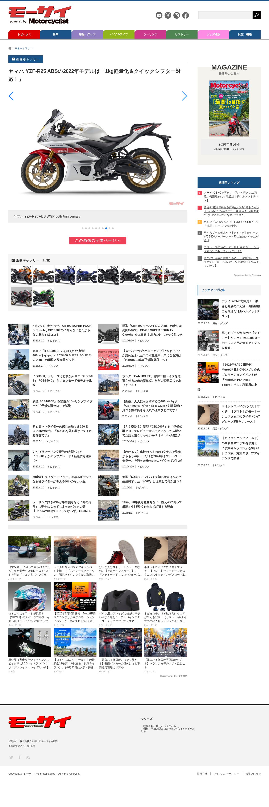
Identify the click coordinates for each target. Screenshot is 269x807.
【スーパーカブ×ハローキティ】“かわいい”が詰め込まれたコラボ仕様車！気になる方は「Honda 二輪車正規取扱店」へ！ (151, 355)
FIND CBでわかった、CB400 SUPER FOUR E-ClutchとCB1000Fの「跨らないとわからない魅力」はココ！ (62, 330)
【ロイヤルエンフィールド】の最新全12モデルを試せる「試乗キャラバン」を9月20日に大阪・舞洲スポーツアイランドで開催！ (241, 448)
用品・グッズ (87, 34)
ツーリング (150, 34)
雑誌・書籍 (245, 34)
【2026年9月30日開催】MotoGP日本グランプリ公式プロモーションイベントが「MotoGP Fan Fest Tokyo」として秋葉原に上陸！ (229, 377)
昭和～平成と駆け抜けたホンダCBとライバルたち (168, 730)
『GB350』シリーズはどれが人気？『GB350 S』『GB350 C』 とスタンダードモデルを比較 (63, 380)
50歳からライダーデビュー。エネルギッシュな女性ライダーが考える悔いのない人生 (62, 479)
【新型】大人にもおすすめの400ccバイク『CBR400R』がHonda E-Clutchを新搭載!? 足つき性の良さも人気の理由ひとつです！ (152, 406)
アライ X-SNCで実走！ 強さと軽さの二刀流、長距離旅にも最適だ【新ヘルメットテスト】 (241, 308)
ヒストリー (182, 34)
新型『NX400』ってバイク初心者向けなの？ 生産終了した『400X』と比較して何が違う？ (152, 479)
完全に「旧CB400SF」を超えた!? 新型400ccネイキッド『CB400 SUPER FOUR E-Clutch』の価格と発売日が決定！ (62, 355)
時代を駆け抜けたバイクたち (159, 726)
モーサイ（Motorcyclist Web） (40, 773)
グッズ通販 (213, 34)
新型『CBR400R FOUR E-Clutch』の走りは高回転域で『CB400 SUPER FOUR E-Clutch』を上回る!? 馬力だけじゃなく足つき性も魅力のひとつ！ (152, 330)
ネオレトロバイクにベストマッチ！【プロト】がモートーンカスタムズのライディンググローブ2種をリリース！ (241, 414)
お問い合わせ (253, 773)
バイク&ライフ (119, 34)
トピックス (24, 34)
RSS (27, 757)
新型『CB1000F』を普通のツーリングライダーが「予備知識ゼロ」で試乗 (62, 403)
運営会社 (202, 773)
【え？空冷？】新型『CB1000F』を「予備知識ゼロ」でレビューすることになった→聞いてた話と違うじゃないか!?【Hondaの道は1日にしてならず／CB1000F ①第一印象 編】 (152, 431)
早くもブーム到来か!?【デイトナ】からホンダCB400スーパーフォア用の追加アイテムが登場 (241, 340)
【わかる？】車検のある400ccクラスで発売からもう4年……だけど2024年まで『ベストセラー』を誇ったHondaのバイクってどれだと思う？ (152, 456)
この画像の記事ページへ (98, 240)
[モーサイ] (39, 23)
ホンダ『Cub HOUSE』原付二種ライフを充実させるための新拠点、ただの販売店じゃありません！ (151, 380)
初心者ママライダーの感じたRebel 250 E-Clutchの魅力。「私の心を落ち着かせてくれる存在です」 (62, 431)
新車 (55, 34)
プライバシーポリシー (226, 773)
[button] (82, 228)
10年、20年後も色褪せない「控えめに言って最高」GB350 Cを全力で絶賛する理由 (152, 504)
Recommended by (169, 676)
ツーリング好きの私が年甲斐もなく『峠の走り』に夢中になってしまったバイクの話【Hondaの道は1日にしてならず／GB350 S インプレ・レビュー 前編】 (62, 506)
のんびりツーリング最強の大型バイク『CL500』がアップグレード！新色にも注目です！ (62, 456)
